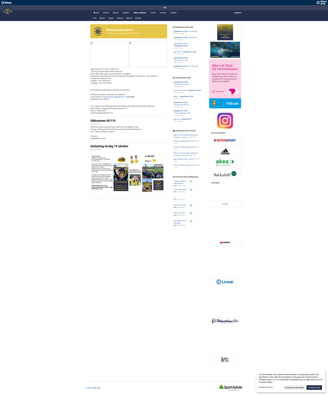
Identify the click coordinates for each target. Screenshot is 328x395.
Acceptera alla (314, 388)
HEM (97, 13)
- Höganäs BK (186, 37)
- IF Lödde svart (186, 66)
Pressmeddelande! (180, 189)
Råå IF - (184, 96)
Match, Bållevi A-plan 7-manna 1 (184, 159)
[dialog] (290, 380)
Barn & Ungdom (140, 13)
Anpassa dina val (266, 387)
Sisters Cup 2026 (179, 213)
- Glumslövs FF (186, 31)
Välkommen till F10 (102, 121)
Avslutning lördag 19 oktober (109, 146)
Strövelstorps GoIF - (188, 90)
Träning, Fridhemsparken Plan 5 (185, 141)
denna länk (126, 90)
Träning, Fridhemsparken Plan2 (184, 147)
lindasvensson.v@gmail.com (113, 97)
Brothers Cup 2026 (180, 205)
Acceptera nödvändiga (294, 388)
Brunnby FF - (185, 52)
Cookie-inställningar (93, 388)
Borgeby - (183, 119)
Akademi (125, 13)
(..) (174, 197)
